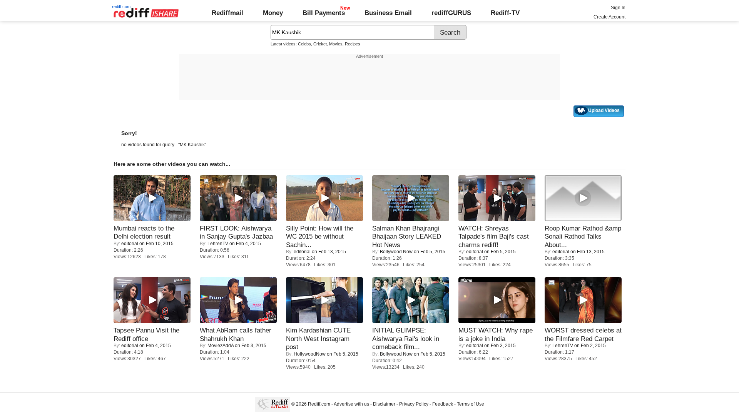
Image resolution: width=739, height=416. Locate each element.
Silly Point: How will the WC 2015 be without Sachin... (319, 236)
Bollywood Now (396, 251)
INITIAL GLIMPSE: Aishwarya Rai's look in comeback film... (405, 338)
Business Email (388, 12)
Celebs (304, 44)
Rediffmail (227, 12)
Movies (336, 44)
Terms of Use (470, 404)
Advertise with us (351, 404)
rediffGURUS (451, 12)
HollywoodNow (310, 354)
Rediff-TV (505, 12)
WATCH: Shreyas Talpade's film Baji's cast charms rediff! (493, 236)
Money (273, 12)
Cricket (320, 44)
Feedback (442, 404)
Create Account (609, 17)
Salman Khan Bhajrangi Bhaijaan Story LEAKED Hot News (406, 236)
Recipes (352, 44)
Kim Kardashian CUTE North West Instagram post (318, 338)
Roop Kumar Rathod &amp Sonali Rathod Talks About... (583, 236)
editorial (129, 243)
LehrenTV (217, 243)
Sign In (618, 7)
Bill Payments (324, 12)
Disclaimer (384, 404)
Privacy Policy (413, 404)
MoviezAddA (220, 345)
